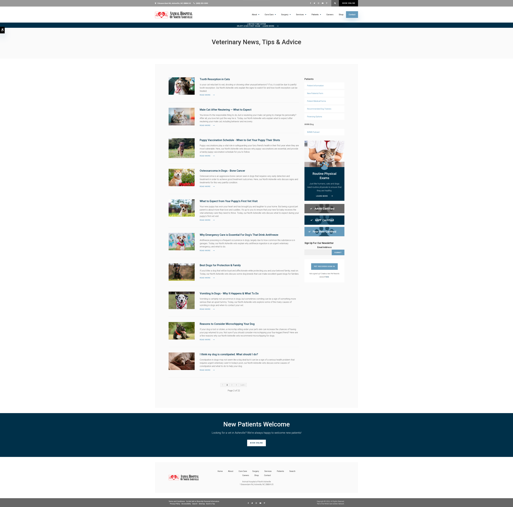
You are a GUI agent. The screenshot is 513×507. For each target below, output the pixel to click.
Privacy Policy (175, 504)
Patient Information (315, 86)
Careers (329, 14)
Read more (205, 95)
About (254, 14)
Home (220, 471)
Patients (315, 14)
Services (300, 14)
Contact (352, 14)
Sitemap (202, 504)
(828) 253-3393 (202, 3)
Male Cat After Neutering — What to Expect (225, 109)
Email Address (324, 247)
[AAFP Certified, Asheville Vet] (324, 220)
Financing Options (314, 117)
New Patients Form (315, 93)
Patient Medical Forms (316, 101)
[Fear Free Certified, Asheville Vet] (324, 231)
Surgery (284, 14)
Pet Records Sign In (324, 266)
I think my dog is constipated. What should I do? (229, 354)
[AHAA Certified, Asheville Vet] (324, 208)
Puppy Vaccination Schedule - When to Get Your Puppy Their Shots (240, 140)
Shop (341, 14)
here (327, 277)
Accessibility (186, 504)
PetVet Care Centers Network (334, 504)
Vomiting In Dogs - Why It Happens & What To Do (229, 293)
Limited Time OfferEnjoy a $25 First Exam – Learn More (255, 25)
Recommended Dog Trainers (319, 109)
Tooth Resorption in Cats (215, 79)
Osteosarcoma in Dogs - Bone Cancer (222, 170)
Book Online (348, 3)
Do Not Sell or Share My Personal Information (202, 501)
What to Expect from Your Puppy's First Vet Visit (229, 201)
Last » (242, 385)
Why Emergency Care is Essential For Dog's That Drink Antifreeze (239, 234)
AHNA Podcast (313, 132)
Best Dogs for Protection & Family (220, 265)
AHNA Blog (309, 124)
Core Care (269, 14)
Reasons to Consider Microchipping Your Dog (227, 323)
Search (292, 471)
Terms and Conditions (177, 501)
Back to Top (210, 504)
